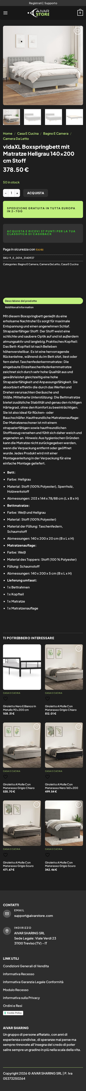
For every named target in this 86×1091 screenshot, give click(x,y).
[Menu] (5, 13)
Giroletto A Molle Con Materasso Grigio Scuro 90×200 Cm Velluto (60, 866)
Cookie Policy (14, 1012)
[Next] (76, 65)
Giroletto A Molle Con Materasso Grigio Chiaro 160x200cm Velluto (61, 709)
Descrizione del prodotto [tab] (21, 300)
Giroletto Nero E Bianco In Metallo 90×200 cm (19, 707)
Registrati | (36, 3)
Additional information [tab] (19, 307)
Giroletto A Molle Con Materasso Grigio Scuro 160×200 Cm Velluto (18, 866)
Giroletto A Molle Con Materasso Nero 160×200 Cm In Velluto (61, 788)
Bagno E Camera (55, 133)
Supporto (50, 3)
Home (7, 133)
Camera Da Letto (16, 138)
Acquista (35, 193)
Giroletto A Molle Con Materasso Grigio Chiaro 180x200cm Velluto (19, 788)
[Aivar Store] (38, 13)
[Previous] (9, 65)
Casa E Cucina (28, 133)
